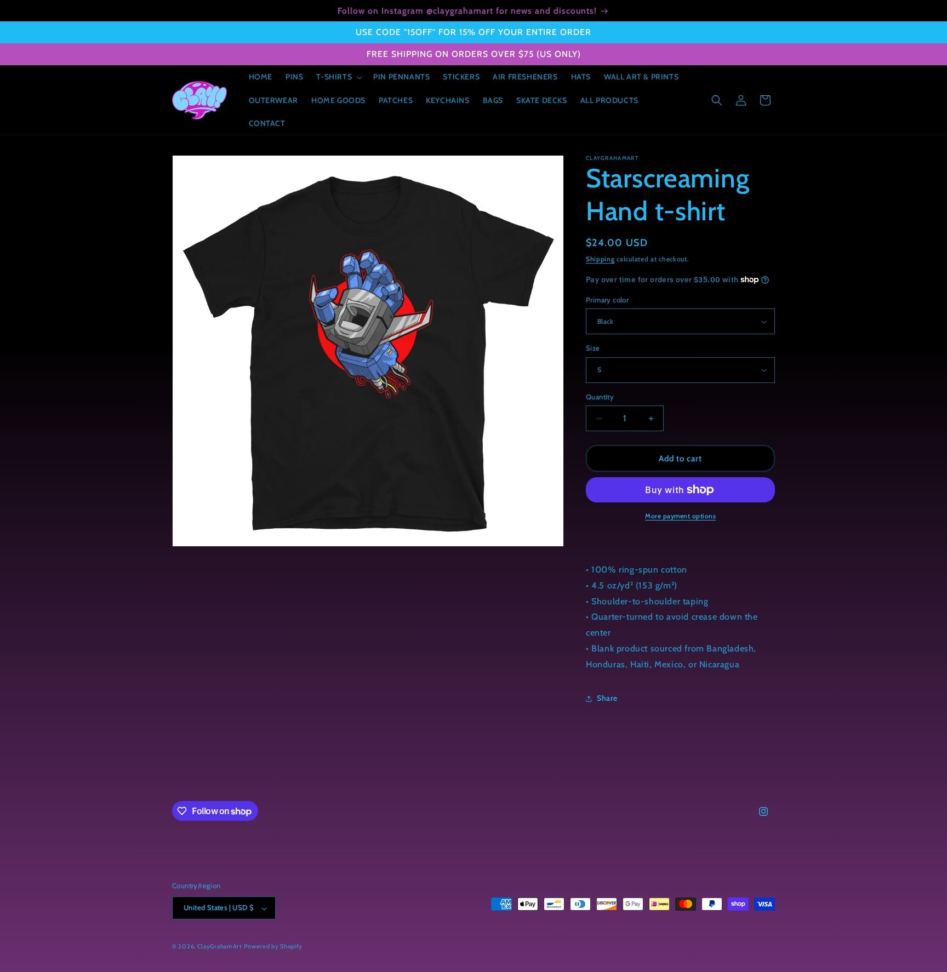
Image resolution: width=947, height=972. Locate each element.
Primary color (607, 299)
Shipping (600, 259)
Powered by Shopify (273, 947)
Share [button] (607, 698)
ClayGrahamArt (219, 947)
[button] (338, 76)
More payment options (680, 516)
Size (593, 348)
